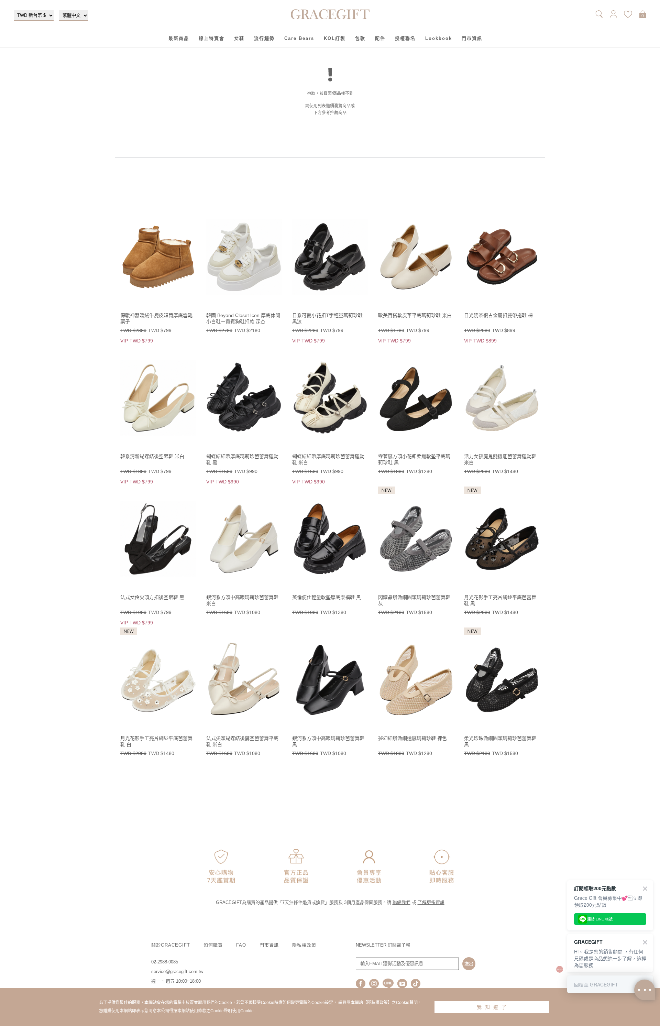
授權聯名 (405, 38)
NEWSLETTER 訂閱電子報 (383, 945)
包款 (360, 38)
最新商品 (178, 38)
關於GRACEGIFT (170, 945)
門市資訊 (472, 38)
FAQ (241, 945)
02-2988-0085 (164, 961)
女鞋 (239, 38)
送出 (468, 963)
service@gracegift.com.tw (177, 971)
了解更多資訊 (431, 902)
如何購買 (213, 945)
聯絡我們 (401, 902)
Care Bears (299, 38)
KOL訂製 (334, 38)
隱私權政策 (304, 945)
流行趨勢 (264, 38)
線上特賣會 (211, 38)
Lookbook (438, 38)
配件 (380, 38)
